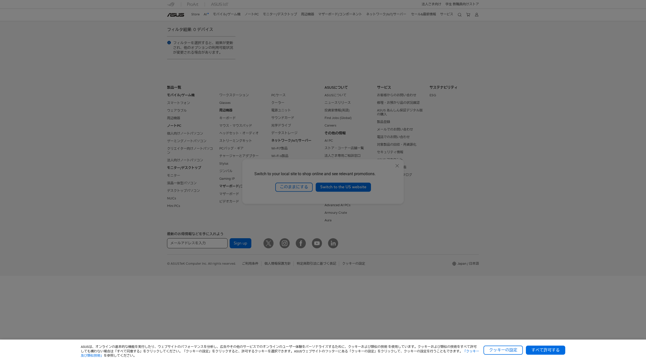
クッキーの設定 (503, 350)
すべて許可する (545, 350)
